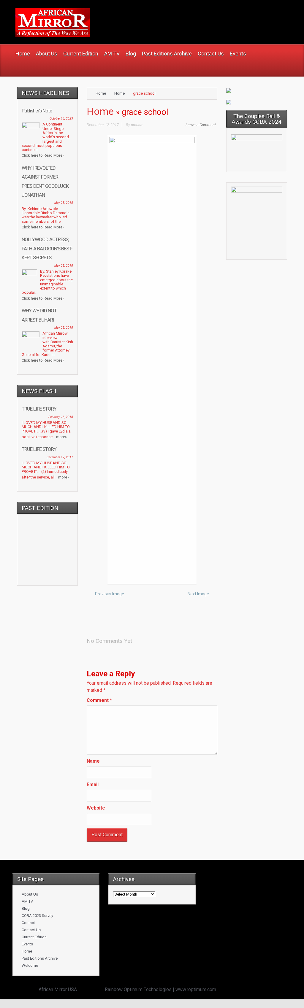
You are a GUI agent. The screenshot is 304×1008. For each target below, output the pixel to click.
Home (101, 93)
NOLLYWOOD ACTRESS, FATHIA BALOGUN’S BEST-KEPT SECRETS (47, 248)
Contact (28, 922)
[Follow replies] (138, 639)
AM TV (27, 901)
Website (96, 808)
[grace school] (152, 359)
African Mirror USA (58, 989)
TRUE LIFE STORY (39, 409)
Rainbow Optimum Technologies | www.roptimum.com (160, 989)
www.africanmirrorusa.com (165, 15)
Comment (99, 700)
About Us (30, 894)
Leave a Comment (201, 125)
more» (61, 437)
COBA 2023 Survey (37, 915)
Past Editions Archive (40, 958)
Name (93, 761)
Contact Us (31, 930)
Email (93, 784)
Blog (26, 908)
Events (27, 944)
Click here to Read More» (43, 155)
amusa (136, 125)
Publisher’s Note (37, 111)
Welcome (30, 965)
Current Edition (34, 937)
